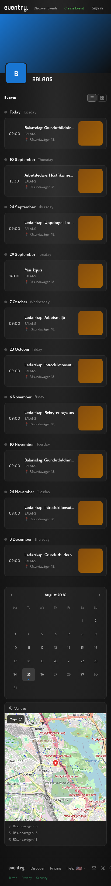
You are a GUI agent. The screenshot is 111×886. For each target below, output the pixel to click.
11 (29, 648)
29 (82, 674)
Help (70, 868)
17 (15, 661)
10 (15, 648)
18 (28, 661)
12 (42, 648)
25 (28, 674)
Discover (37, 868)
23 (96, 661)
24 (15, 674)
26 (42, 674)
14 (68, 648)
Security (41, 878)
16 (95, 648)
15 (82, 648)
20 (56, 661)
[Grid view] (102, 98)
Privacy (27, 878)
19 (42, 661)
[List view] (91, 98)
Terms (13, 878)
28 (69, 674)
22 (82, 661)
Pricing (55, 868)
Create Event (74, 8)
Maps (13, 719)
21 (69, 661)
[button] (55, 763)
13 (55, 648)
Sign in (97, 8)
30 (95, 674)
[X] (103, 868)
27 (55, 674)
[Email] (94, 868)
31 (15, 688)
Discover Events (45, 8)
